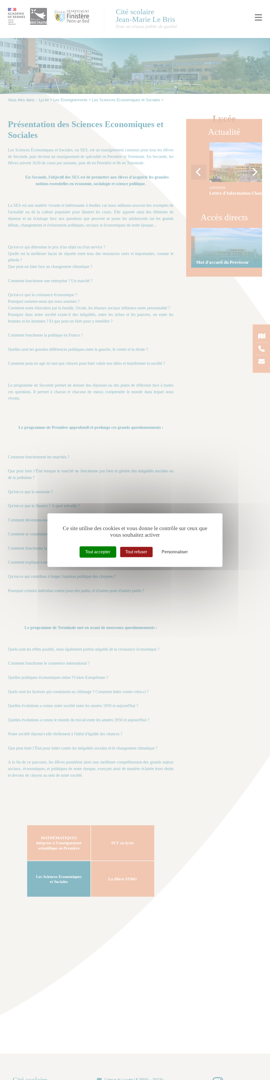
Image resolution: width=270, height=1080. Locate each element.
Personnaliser (175, 552)
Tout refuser (136, 552)
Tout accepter (97, 552)
